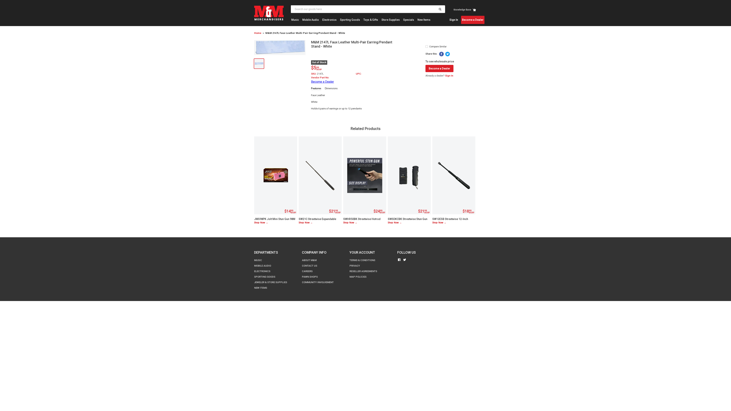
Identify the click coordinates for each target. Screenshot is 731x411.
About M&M (309, 260)
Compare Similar (438, 46)
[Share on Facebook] (441, 54)
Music (295, 19)
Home (257, 33)
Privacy (355, 265)
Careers (307, 271)
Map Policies (358, 276)
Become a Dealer (473, 19)
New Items (423, 19)
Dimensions (331, 88)
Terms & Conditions (362, 260)
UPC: (359, 73)
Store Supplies (390, 19)
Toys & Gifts (370, 19)
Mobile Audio (310, 19)
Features (316, 88)
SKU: (314, 73)
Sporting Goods (350, 19)
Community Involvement (318, 282)
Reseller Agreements (363, 271)
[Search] (440, 9)
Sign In (453, 19)
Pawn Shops (310, 276)
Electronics (329, 19)
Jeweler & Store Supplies (270, 282)
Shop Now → (261, 222)
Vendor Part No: (320, 77)
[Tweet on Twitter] (447, 54)
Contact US (309, 265)
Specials (408, 19)
